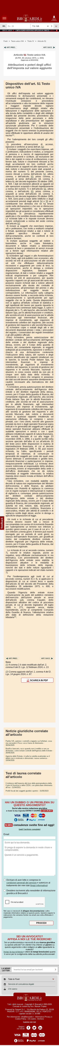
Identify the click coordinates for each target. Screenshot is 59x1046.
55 (47, 201)
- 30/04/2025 (29, 743)
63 (32, 176)
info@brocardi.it (27, 1017)
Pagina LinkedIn (40, 1027)
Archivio (40, 1019)
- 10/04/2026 (28, 758)
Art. (11, 47)
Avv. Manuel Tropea (38, 1006)
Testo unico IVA (17, 41)
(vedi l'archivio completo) (29, 829)
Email (6, 834)
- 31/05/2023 (27, 791)
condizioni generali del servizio (21, 883)
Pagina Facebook (28, 1027)
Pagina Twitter (34, 1027)
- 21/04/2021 (29, 785)
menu (4, 18)
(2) (15, 617)
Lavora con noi (29, 1022)
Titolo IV (30, 41)
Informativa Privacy (43, 1017)
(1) (13, 135)
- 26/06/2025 (29, 751)
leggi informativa (39, 885)
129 (21, 600)
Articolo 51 (42, 41)
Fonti (6, 41)
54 (41, 201)
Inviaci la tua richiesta (13, 952)
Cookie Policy (20, 1019)
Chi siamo (32, 1019)
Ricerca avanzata (56, 26)
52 (42, 147)
